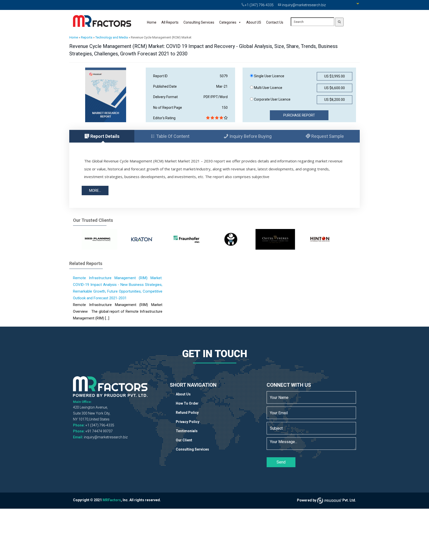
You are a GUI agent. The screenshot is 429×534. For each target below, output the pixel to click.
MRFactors (112, 500)
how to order (187, 403)
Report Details (104, 136)
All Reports (170, 22)
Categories (227, 22)
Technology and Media (111, 37)
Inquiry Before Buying (250, 136)
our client (184, 440)
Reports (86, 37)
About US (253, 22)
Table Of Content (172, 136)
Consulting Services (198, 22)
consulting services (192, 449)
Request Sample (327, 136)
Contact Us (274, 22)
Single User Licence (268, 76)
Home (151, 22)
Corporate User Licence (271, 99)
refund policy (187, 413)
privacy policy (187, 422)
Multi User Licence (267, 88)
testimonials (187, 431)
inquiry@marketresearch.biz (106, 437)
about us (183, 394)
